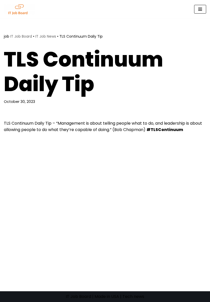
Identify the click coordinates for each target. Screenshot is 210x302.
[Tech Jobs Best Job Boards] (20, 9)
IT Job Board (21, 36)
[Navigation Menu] (200, 9)
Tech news (133, 296)
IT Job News (45, 36)
